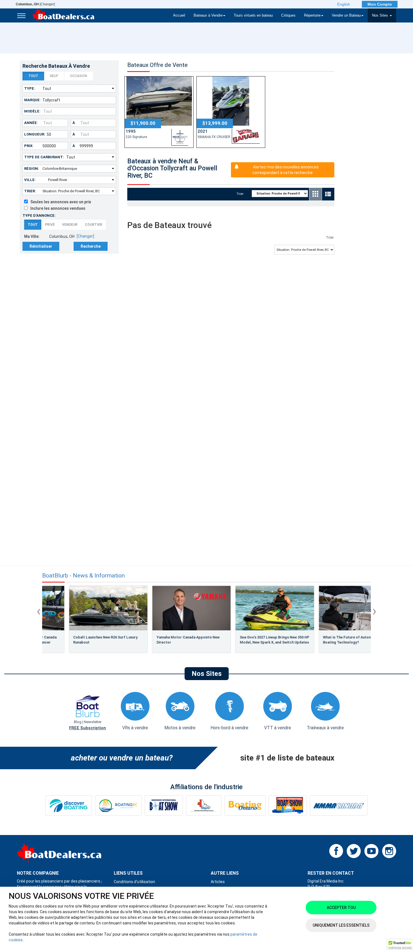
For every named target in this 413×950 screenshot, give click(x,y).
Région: (31, 168)
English (343, 4)
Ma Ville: (32, 236)
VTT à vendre (277, 727)
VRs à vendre (135, 727)
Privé (50, 225)
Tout (33, 76)
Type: (29, 88)
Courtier (93, 225)
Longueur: (34, 134)
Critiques (288, 15)
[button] (400, 944)
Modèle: (32, 111)
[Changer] (35, 4)
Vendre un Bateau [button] (346, 15)
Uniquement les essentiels (341, 925)
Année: (31, 123)
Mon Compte (379, 4)
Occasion (78, 76)
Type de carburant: (44, 157)
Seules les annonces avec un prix (59, 202)
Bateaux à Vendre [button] (208, 15)
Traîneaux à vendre (325, 727)
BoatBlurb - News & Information (83, 575)
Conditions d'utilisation (134, 881)
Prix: (28, 146)
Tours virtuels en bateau (253, 15)
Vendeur (70, 225)
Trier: (30, 191)
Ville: (30, 180)
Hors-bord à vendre (229, 727)
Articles (218, 881)
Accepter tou (341, 907)
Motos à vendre (180, 727)
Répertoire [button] (312, 15)
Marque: (32, 100)
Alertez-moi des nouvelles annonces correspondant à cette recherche (285, 170)
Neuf (54, 76)
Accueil (179, 15)
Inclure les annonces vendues (56, 208)
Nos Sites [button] (380, 15)
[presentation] (39, 611)
